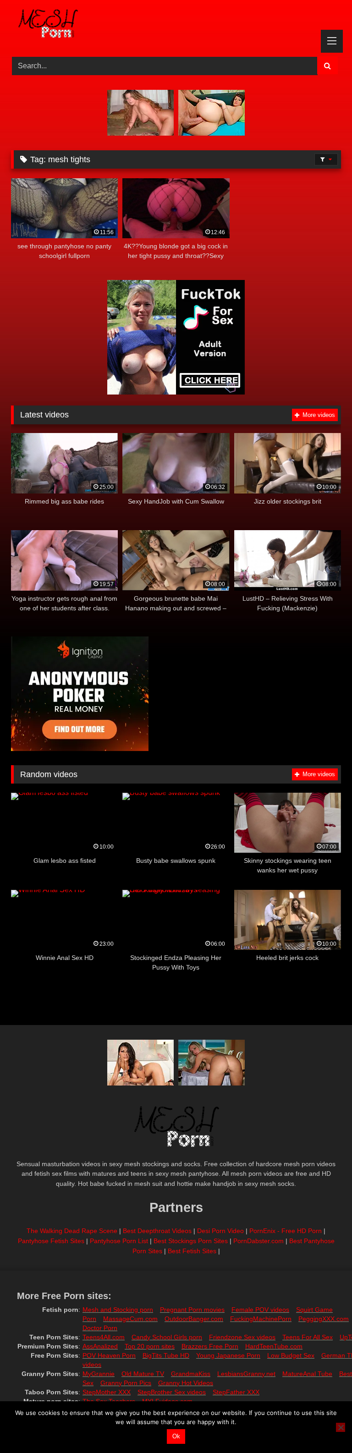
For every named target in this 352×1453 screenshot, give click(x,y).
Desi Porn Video (220, 1230)
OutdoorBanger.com (194, 1318)
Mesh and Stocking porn (117, 1309)
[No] (340, 1427)
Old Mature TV (142, 1373)
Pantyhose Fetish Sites (51, 1241)
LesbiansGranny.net (246, 1373)
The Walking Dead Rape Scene (72, 1230)
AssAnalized (100, 1346)
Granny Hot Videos (185, 1383)
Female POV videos (260, 1309)
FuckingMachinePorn (261, 1318)
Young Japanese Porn (228, 1355)
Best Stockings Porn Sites (191, 1241)
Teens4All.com (103, 1337)
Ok (176, 1436)
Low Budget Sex (290, 1355)
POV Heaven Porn (109, 1355)
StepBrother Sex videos (172, 1392)
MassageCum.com (130, 1318)
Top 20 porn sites (150, 1346)
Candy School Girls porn (167, 1337)
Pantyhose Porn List (119, 1241)
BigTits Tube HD (166, 1355)
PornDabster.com (258, 1241)
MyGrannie (98, 1373)
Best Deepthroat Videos (157, 1230)
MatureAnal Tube (307, 1373)
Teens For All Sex (307, 1337)
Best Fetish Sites (192, 1251)
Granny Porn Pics (125, 1383)
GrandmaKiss (190, 1373)
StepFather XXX (236, 1392)
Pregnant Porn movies (192, 1309)
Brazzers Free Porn (210, 1346)
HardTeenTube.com (273, 1346)
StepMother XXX (106, 1392)
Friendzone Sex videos (242, 1337)
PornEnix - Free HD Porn (285, 1230)
